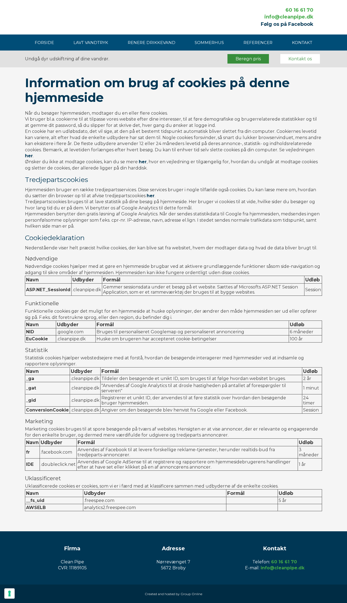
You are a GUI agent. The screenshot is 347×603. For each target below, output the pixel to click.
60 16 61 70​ (299, 10)
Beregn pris (248, 58)
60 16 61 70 (284, 561)
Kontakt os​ (300, 58)
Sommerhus (209, 42)
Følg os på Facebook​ (287, 24)
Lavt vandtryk (90, 42)
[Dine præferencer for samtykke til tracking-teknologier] (9, 593)
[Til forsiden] (59, 16)
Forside (44, 42)
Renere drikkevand (151, 42)
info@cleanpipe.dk (288, 17)
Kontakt (302, 42)
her (29, 155)
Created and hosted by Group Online (173, 594)
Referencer (257, 42)
